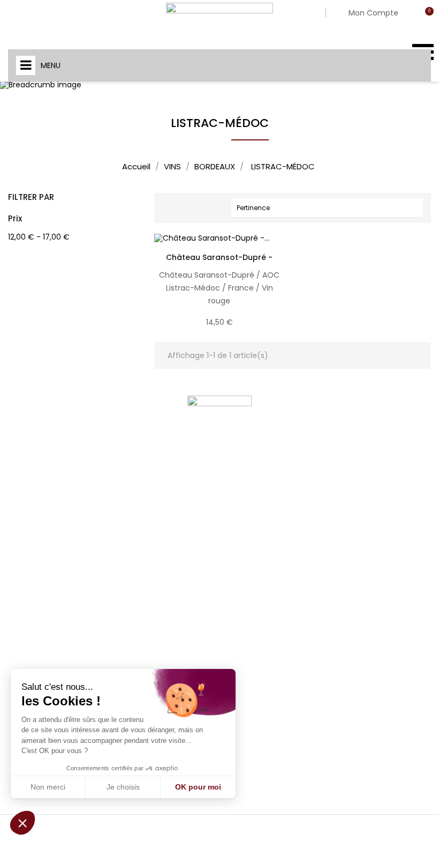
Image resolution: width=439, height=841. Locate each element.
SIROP (235, 654)
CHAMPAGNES (249, 516)
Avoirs (335, 551)
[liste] (188, 208)
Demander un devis (158, 625)
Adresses (340, 574)
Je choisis (123, 787)
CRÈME (236, 631)
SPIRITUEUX (243, 608)
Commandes (349, 528)
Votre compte (358, 475)
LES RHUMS (243, 562)
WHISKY (238, 585)
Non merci (48, 787)
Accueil (242, 475)
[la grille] (170, 208)
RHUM (235, 700)
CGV (133, 570)
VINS (232, 493)
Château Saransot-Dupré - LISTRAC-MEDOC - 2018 (219, 262)
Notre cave (144, 488)
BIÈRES (235, 539)
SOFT (233, 677)
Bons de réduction (358, 597)
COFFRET (239, 723)
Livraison (141, 515)
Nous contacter (151, 597)
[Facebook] (40, 590)
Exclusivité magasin (258, 746)
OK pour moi (198, 787)
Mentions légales (154, 543)
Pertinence (329, 207)
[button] (22, 823)
